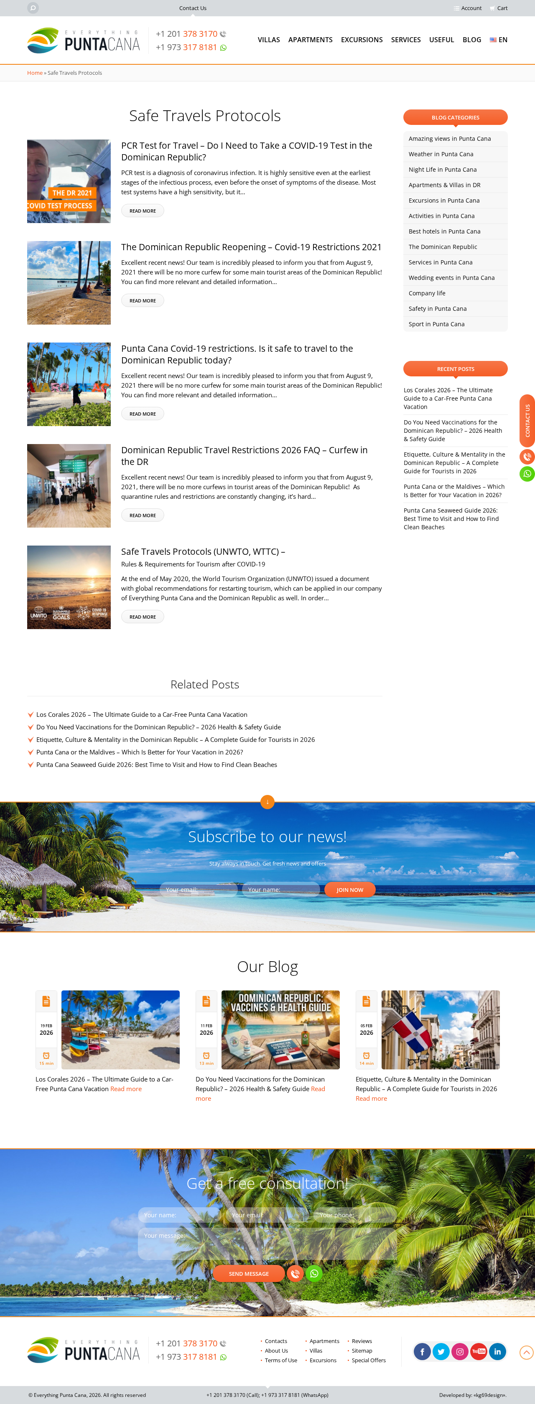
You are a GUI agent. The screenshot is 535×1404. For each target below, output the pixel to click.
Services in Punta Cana (441, 262)
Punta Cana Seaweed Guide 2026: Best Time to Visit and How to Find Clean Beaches (156, 764)
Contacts (276, 1341)
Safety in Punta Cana (438, 308)
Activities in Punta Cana (442, 216)
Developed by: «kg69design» (472, 1395)
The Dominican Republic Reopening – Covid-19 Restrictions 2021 (251, 247)
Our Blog (267, 966)
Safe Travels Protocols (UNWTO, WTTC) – (203, 557)
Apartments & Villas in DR (445, 185)
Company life (427, 293)
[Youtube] (478, 1351)
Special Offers (369, 1360)
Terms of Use (281, 1360)
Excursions (362, 39)
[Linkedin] (497, 1351)
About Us (276, 1350)
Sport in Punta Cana (437, 324)
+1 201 (186, 33)
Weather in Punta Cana (441, 154)
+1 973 (186, 47)
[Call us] (295, 1273)
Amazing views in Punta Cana (450, 138)
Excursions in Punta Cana (444, 200)
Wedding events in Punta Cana (452, 278)
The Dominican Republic (443, 247)
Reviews (362, 1341)
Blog (472, 39)
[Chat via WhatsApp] (314, 1273)
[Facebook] (422, 1351)
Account (471, 8)
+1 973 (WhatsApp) (295, 1395)
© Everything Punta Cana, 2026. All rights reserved (87, 1395)
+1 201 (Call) (232, 1395)
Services (406, 39)
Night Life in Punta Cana (443, 169)
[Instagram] (460, 1351)
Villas (269, 39)
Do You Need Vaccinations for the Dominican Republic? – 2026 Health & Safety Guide (158, 727)
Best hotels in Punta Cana (445, 231)
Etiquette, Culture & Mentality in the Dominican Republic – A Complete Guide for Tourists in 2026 (175, 739)
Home (35, 72)
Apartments (310, 39)
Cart (502, 8)
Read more (143, 211)
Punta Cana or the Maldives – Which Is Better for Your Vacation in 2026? (139, 752)
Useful (441, 39)
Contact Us (192, 8)
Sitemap (362, 1350)
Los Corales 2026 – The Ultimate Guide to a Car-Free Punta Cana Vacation (141, 714)
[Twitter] (441, 1351)
